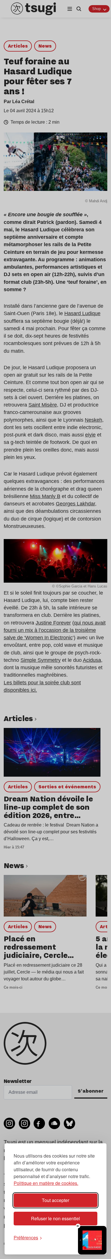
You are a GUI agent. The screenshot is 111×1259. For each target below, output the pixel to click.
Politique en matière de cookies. (46, 1183)
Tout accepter (55, 1200)
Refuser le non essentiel (55, 1218)
